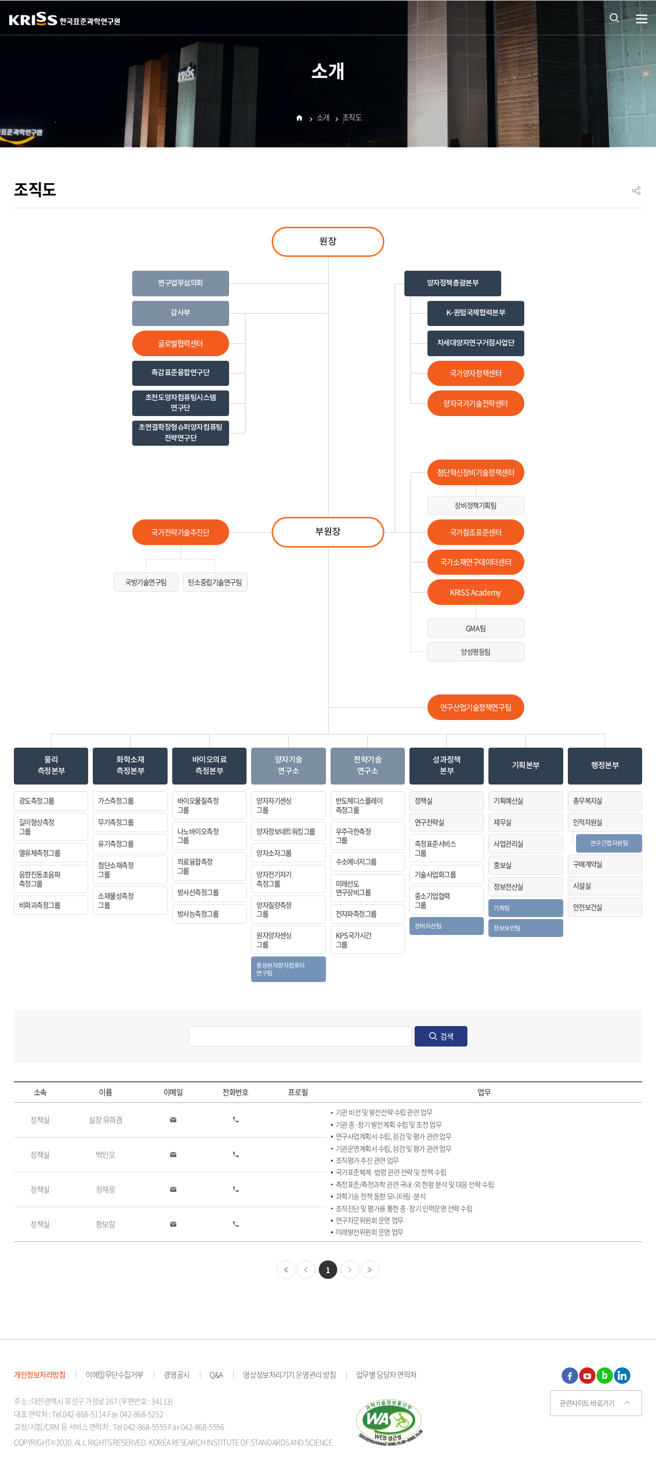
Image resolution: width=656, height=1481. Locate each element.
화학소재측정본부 (130, 765)
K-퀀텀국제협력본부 (475, 313)
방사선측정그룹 (197, 892)
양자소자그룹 (274, 852)
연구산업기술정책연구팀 (475, 707)
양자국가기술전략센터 (475, 403)
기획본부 (526, 765)
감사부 (180, 313)
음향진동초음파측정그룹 (39, 878)
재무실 (502, 822)
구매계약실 (587, 864)
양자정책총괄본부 (453, 283)
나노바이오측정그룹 (197, 835)
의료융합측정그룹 (195, 866)
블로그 (605, 1375)
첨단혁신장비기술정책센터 (476, 472)
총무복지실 (587, 800)
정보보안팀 (507, 927)
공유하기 (636, 195)
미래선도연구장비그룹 (353, 888)
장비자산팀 (428, 925)
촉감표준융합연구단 (180, 372)
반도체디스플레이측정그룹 (359, 805)
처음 (286, 1269)
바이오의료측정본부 (209, 765)
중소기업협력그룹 (432, 900)
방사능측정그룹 (197, 913)
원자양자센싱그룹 (274, 939)
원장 (327, 241)
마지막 (370, 1269)
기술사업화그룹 (435, 874)
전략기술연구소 (367, 765)
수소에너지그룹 (356, 861)
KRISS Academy (475, 592)
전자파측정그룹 (356, 913)
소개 (323, 117)
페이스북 (570, 1375)
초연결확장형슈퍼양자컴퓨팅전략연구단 (180, 432)
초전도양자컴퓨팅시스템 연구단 (180, 403)
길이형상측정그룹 (36, 826)
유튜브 (587, 1375)
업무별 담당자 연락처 (386, 1374)
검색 (447, 1036)
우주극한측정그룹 (353, 835)
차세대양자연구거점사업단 (476, 343)
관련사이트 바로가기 (587, 1403)
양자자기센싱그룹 (274, 805)
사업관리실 (508, 843)
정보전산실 (508, 886)
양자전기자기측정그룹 (274, 878)
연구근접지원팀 (609, 842)
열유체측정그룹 (39, 852)
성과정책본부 (446, 765)
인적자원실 (587, 822)
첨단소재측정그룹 (115, 869)
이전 (306, 1269)
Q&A (216, 1374)
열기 (641, 19)
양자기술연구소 (288, 765)
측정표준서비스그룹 (435, 848)
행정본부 (605, 765)
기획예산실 (508, 800)
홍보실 (502, 865)
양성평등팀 (475, 651)
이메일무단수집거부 (115, 1374)
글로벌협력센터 (180, 343)
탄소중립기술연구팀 (214, 582)
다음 (350, 1269)
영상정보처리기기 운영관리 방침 (289, 1374)
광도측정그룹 (36, 800)
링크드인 (622, 1375)
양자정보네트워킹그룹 (285, 831)
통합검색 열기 (614, 17)
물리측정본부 (51, 765)
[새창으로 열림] (389, 1420)
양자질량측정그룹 (274, 909)
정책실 (423, 800)
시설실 (581, 885)
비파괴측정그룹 (39, 905)
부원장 (328, 532)
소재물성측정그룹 (115, 900)
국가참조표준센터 (476, 532)
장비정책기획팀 (475, 505)
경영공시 (176, 1374)
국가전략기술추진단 (180, 532)
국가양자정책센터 (476, 373)
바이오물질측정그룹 (197, 805)
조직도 (352, 117)
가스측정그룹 (115, 800)
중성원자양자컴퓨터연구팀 (280, 969)
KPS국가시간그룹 (354, 939)
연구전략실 (429, 822)
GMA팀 (475, 628)
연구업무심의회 (180, 283)
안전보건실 (587, 907)
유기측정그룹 (115, 843)
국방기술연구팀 (146, 582)
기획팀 (502, 907)
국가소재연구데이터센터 (475, 562)
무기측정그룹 (115, 822)
